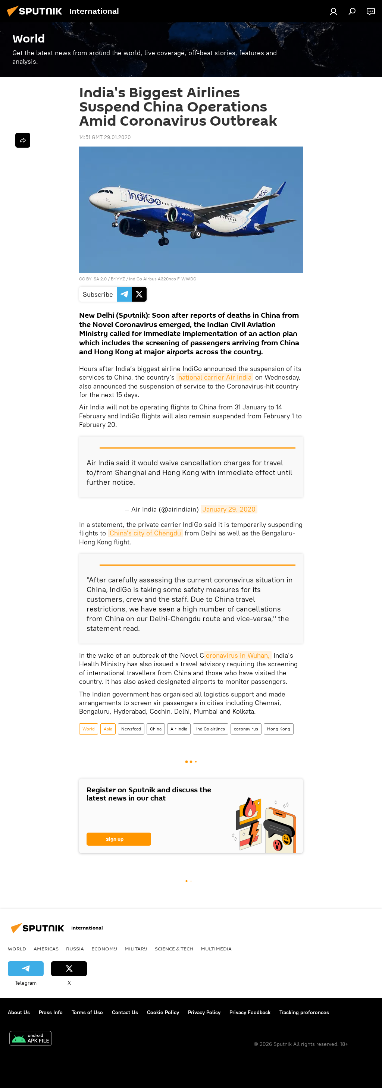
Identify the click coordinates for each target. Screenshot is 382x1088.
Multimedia (216, 948)
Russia (75, 948)
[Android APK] (30, 1039)
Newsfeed (131, 729)
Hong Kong (278, 729)
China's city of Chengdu (145, 533)
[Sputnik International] (36, 17)
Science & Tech (174, 948)
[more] (22, 140)
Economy (104, 948)
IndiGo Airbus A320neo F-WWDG (162, 279)
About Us (19, 1012)
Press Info (51, 1012)
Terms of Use (87, 1012)
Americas (46, 948)
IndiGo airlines (210, 729)
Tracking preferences (304, 1012)
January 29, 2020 (229, 509)
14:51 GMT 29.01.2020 (105, 137)
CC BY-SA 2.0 (93, 279)
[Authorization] (333, 11)
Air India (178, 729)
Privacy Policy (204, 1012)
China (156, 729)
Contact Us (125, 1012)
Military (136, 948)
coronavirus (246, 729)
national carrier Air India (214, 377)
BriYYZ (118, 279)
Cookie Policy (163, 1012)
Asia (108, 729)
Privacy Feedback (249, 1012)
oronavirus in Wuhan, (238, 655)
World (88, 729)
